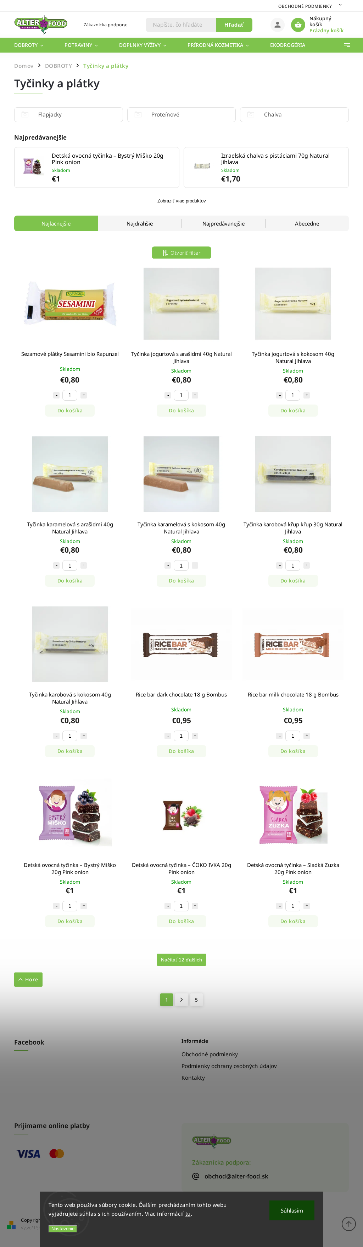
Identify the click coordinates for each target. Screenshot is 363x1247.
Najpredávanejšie (223, 223)
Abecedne (307, 223)
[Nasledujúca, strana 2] (181, 999)
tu (188, 1213)
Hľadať (234, 25)
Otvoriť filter (186, 252)
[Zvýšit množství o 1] (83, 395)
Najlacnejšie (56, 223)
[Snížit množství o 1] (56, 395)
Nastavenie (62, 1228)
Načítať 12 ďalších (181, 960)
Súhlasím (292, 1210)
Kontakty (193, 1077)
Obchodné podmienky (305, 6)
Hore (31, 979)
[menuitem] (34, 45)
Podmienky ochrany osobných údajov (229, 1066)
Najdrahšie (140, 223)
